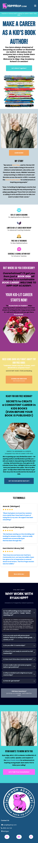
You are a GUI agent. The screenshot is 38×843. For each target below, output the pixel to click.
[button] (35, 5)
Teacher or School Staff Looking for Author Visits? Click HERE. (19, 14)
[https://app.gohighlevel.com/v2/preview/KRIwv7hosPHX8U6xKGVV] (19, 802)
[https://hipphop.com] (15, 6)
